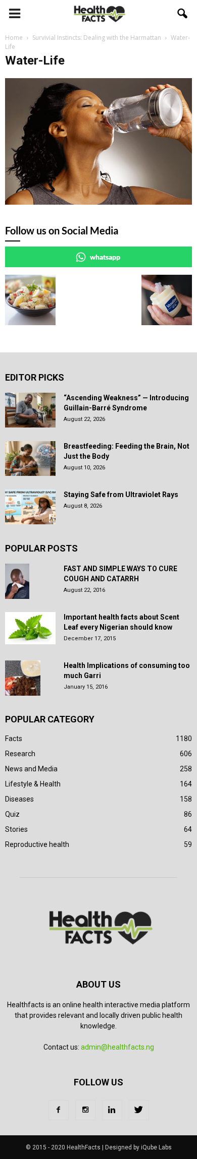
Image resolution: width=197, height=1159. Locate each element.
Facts (13, 739)
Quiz (12, 814)
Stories (16, 829)
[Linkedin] (112, 1110)
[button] (183, 13)
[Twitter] (139, 1110)
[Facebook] (58, 1110)
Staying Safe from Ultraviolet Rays (121, 495)
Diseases (19, 799)
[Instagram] (85, 1110)
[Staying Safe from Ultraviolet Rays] (30, 507)
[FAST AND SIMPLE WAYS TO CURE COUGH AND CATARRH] (17, 581)
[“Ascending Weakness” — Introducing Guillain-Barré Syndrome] (30, 410)
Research (20, 754)
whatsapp (105, 257)
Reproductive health (37, 844)
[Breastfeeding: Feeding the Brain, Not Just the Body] (30, 458)
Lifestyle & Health (33, 784)
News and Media (31, 769)
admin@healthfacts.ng (117, 1047)
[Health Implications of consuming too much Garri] (22, 678)
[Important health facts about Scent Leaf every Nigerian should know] (30, 628)
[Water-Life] (98, 202)
